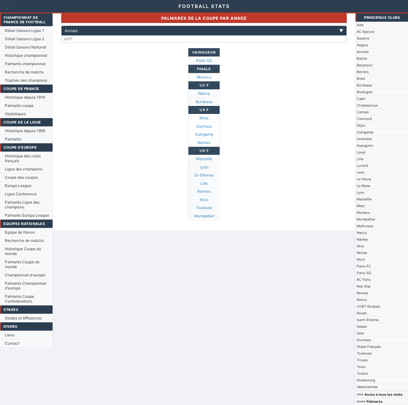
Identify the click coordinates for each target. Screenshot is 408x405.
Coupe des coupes (21, 177)
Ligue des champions (23, 169)
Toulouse (364, 353)
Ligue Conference (21, 193)
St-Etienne (204, 175)
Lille (360, 159)
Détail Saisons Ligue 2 (24, 38)
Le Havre (364, 179)
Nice (360, 246)
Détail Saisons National (25, 47)
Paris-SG (364, 273)
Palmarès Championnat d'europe (25, 285)
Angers (362, 45)
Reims (362, 299)
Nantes (362, 239)
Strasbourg (366, 380)
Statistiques (15, 113)
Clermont (364, 118)
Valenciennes (367, 387)
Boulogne (364, 92)
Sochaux (364, 340)
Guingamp (365, 132)
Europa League (18, 185)
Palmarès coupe (19, 105)
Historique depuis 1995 (25, 130)
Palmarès (13, 139)
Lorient (362, 165)
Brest (361, 78)
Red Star (364, 286)
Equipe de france (20, 232)
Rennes (362, 293)
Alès (360, 25)
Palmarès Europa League (27, 215)
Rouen (362, 313)
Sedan (362, 326)
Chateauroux (367, 105)
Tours (361, 366)
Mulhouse (365, 226)
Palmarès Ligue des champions (22, 204)
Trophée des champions (26, 80)
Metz (361, 206)
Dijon (361, 125)
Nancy (362, 232)
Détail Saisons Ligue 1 (24, 30)
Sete (360, 333)
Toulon (362, 373)
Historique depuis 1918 (25, 97)
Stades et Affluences (23, 318)
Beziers (363, 72)
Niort (361, 259)
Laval (361, 152)
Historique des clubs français (23, 158)
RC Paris (364, 279)
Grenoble (364, 139)
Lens (360, 172)
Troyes (362, 360)
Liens (9, 335)
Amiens (363, 51)
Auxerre (363, 38)
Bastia (362, 58)
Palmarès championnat (25, 63)
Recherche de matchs (24, 72)
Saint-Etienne (368, 320)
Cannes (363, 112)
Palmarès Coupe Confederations (19, 299)
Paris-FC (364, 266)
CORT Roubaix (369, 306)
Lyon (360, 192)
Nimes (362, 253)
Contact (12, 343)
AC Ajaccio (366, 31)
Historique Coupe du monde (23, 251)
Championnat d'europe (25, 275)
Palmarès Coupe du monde (22, 264)
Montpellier (366, 219)
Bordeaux (364, 85)
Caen (361, 98)
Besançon (365, 65)
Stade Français (369, 346)
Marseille (364, 199)
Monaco (363, 212)
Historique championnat (26, 55)
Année (204, 30)
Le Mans (363, 186)
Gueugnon (365, 145)
